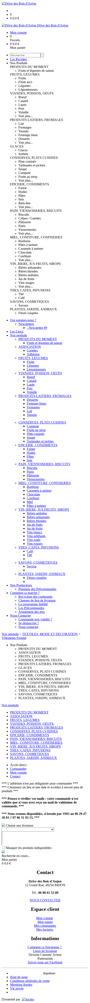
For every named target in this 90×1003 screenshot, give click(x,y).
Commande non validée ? (35, 619)
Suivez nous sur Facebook (45, 962)
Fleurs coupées (28, 313)
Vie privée (17, 988)
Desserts (24, 139)
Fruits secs (25, 82)
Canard (23, 101)
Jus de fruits (26, 279)
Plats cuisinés (27, 161)
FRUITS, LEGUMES (25, 74)
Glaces (22, 150)
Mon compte (44, 918)
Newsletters (26, 324)
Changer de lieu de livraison (36, 600)
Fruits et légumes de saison (36, 70)
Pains (22, 226)
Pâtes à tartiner (28, 245)
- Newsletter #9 (37, 327)
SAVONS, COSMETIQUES (29, 301)
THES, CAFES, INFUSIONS (30, 290)
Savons (23, 305)
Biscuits (23, 214)
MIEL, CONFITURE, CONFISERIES (36, 237)
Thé (21, 294)
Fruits (22, 78)
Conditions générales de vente (30, 981)
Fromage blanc (28, 135)
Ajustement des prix (31, 612)
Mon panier (45, 922)
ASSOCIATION (29, 346)
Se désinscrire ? (28, 623)
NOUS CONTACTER (45, 900)
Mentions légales (21, 984)
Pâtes (21, 195)
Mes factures (45, 929)
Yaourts (23, 131)
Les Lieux (16, 331)
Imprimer (49, 973)
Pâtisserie (24, 222)
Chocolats (25, 252)
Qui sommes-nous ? (23, 320)
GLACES (16, 146)
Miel (30, 502)
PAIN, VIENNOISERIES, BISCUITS (36, 211)
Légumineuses (27, 89)
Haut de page (19, 977)
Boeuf (22, 97)
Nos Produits (18, 63)
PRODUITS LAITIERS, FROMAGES (36, 120)
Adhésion (33, 354)
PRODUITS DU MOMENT (29, 67)
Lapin (22, 104)
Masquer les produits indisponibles (28, 848)
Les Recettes (18, 59)
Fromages (24, 127)
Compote (24, 173)
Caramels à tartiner (30, 248)
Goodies (32, 350)
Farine (22, 188)
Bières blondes (28, 271)
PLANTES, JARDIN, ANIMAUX (33, 309)
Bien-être (24, 203)
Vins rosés (33, 540)
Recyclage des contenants (35, 596)
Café (21, 298)
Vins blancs (34, 532)
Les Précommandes (31, 608)
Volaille (23, 112)
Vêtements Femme (14, 638)
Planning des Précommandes (37, 589)
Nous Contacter (20, 615)
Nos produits (18, 335)
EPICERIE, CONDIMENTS (29, 184)
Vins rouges (26, 282)
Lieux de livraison (45, 951)
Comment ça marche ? (25, 593)
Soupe (22, 169)
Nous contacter (28, 627)
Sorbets (23, 154)
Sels (21, 199)
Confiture (24, 256)
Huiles (22, 192)
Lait (21, 123)
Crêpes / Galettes (29, 218)
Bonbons (24, 241)
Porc (21, 108)
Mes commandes (45, 925)
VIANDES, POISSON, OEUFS (32, 93)
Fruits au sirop (27, 176)
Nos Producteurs (21, 585)
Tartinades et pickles (31, 165)
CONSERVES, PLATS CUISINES (34, 157)
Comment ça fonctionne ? (45, 947)
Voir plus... (25, 116)
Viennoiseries (27, 229)
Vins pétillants (36, 536)
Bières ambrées (28, 275)
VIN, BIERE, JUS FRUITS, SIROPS (35, 264)
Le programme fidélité (33, 604)
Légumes (24, 86)
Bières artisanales (29, 267)
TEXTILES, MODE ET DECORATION (50, 634)
